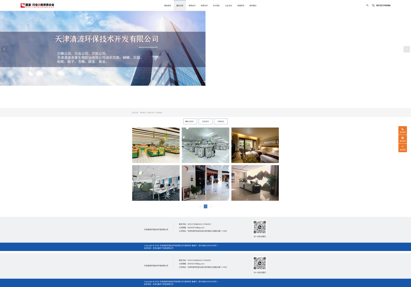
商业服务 (159, 112)
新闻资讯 (240, 5)
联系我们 (253, 5)
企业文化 (228, 5)
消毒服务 (220, 121)
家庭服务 (205, 121)
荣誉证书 (192, 5)
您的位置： (135, 112)
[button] (4, 49)
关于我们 (216, 5)
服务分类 (179, 5)
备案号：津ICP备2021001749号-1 (204, 245)
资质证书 (204, 5)
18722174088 (383, 5)
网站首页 (167, 5)
